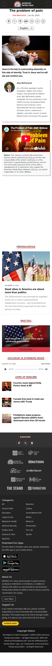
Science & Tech (8, 534)
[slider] (26, 369)
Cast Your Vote (26, 349)
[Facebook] (19, 443)
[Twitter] (25, 443)
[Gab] (31, 443)
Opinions (6, 538)
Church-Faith (7, 508)
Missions (29, 521)
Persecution (31, 526)
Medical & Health (9, 521)
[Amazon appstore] (11, 570)
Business (30, 504)
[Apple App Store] (10, 556)
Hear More (45, 364)
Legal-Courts (7, 517)
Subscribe (25, 437)
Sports (29, 534)
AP (3, 504)
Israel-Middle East (33, 513)
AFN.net (31, 157)
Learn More (8, 599)
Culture (29, 508)
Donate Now (10, 623)
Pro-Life (29, 530)
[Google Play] (11, 563)
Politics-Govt (7, 530)
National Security (9, 526)
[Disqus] (26, 210)
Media (28, 517)
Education (6, 513)
